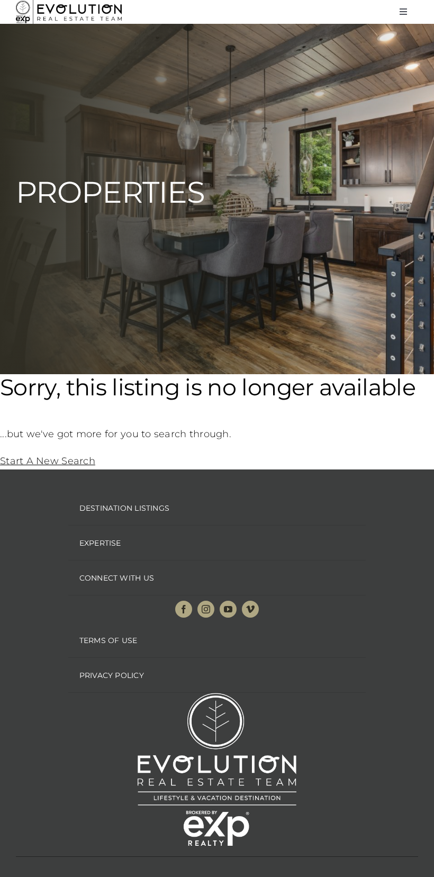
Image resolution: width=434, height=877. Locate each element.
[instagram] (205, 609)
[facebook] (183, 609)
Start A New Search (47, 461)
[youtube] (228, 609)
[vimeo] (250, 609)
